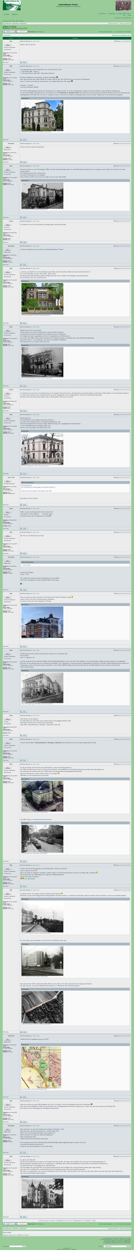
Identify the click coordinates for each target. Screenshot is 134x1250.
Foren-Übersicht (7, 23)
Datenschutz (112, 13)
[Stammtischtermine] (123, 10)
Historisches (23, 23)
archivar (21, 28)
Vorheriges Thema (116, 35)
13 (125, 31)
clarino (25, 28)
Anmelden (6, 14)
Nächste (129, 31)
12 (123, 31)
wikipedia (26, 69)
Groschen (127, 13)
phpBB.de (74, 1249)
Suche (129, 15)
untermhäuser (14, 28)
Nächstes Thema (126, 35)
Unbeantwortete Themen (9, 21)
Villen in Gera (9, 26)
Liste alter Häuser (29, 879)
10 (120, 31)
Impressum (103, 13)
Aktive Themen (20, 21)
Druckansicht (7, 35)
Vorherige (109, 31)
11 (121, 31)
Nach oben (6, 62)
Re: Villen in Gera (35, 41)
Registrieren (15, 14)
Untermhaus (16, 23)
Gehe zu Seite (102, 31)
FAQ (123, 15)
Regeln (120, 13)
